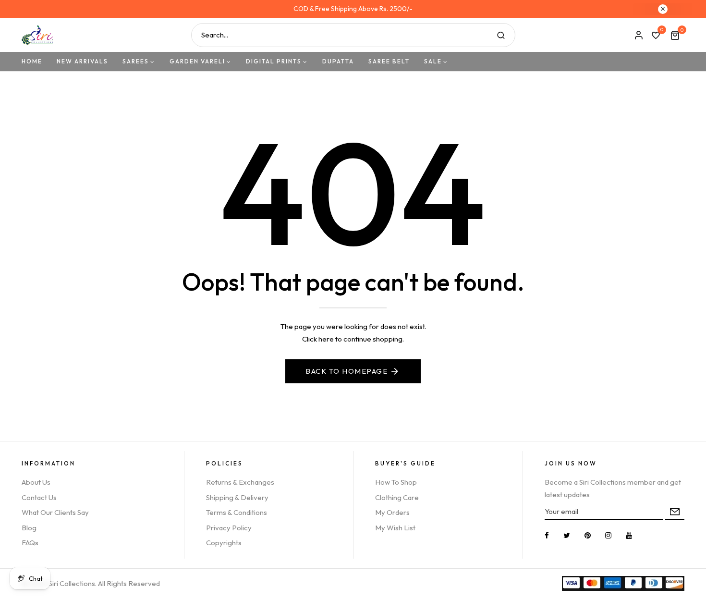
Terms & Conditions (236, 512)
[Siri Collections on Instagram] (608, 535)
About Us (36, 482)
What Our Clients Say (55, 512)
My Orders (392, 512)
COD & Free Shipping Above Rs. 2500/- (353, 8)
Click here (318, 338)
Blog (29, 527)
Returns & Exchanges (240, 482)
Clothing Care (397, 497)
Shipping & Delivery (237, 497)
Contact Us (39, 497)
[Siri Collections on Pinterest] (587, 535)
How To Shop (396, 482)
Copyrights (224, 542)
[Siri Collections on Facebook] (547, 535)
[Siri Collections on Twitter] (566, 535)
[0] (655, 36)
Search (501, 35)
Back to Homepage (346, 371)
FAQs (30, 542)
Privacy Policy (229, 527)
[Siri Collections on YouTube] (629, 535)
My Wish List (395, 527)
